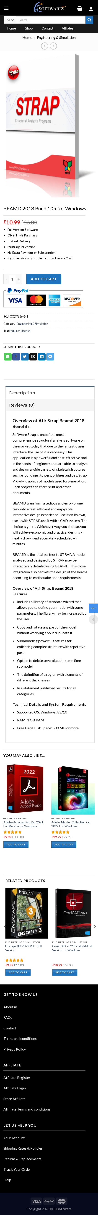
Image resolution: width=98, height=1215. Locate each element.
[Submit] (89, 20)
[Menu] (6, 7)
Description (22, 392)
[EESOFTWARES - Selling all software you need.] (49, 7)
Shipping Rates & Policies (23, 1148)
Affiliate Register (16, 1077)
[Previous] (5, 935)
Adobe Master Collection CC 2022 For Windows (70, 824)
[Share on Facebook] (16, 357)
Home (27, 37)
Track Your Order (17, 1169)
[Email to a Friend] (33, 357)
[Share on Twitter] (24, 357)
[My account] (92, 7)
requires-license (19, 331)
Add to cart (44, 279)
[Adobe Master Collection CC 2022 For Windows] (73, 789)
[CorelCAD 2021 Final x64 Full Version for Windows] (73, 913)
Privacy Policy (14, 1049)
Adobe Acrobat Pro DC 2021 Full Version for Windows (23, 824)
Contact (9, 1028)
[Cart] (81, 7)
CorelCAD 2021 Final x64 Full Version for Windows (72, 948)
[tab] (50, 392)
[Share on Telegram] (50, 357)
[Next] (95, 935)
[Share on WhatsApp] (8, 357)
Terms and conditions (20, 1038)
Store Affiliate (14, 1098)
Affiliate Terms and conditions (26, 1109)
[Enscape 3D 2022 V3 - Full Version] (26, 913)
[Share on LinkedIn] (42, 357)
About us (10, 1007)
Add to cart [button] (16, 844)
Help (7, 1180)
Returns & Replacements (22, 1159)
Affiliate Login (14, 1088)
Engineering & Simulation (56, 37)
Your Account (14, 1137)
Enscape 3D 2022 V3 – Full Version (23, 948)
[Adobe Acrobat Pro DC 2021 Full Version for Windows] (25, 789)
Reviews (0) (22, 405)
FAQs (7, 1017)
